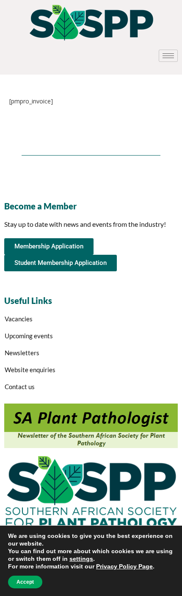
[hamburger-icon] (168, 56)
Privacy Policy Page (124, 566)
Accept (25, 582)
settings (81, 558)
